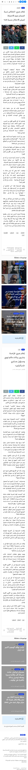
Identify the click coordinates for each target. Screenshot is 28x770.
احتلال (22, 669)
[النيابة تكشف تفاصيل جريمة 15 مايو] (14, 272)
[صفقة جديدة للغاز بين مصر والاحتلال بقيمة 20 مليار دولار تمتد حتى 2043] (14, 702)
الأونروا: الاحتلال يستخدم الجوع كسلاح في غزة (14, 726)
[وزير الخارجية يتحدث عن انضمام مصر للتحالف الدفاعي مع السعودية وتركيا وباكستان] (14, 297)
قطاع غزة (5, 233)
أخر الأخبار (21, 263)
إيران (19, 349)
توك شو (17, 263)
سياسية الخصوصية (16, 768)
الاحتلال (18, 8)
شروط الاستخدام (23, 768)
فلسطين (12, 233)
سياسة (23, 7)
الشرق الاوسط (21, 288)
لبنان (23, 235)
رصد (17, 233)
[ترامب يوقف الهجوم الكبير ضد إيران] (14, 653)
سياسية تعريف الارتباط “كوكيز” (21, 769)
